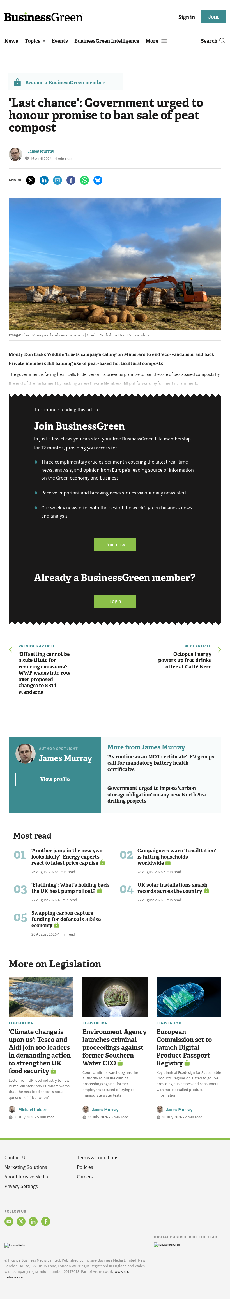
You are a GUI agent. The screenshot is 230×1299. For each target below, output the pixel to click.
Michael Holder (32, 1109)
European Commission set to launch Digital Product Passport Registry (184, 1047)
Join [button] (213, 16)
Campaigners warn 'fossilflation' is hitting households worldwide (176, 856)
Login (115, 601)
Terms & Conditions (97, 1158)
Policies (85, 1167)
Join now (115, 544)
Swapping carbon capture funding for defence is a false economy (66, 919)
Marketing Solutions (25, 1167)
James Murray (41, 151)
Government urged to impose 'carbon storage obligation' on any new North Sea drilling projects (156, 794)
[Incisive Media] (14, 1244)
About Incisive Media (26, 1177)
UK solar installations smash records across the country (172, 888)
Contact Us (16, 1158)
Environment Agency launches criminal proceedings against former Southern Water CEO (114, 1047)
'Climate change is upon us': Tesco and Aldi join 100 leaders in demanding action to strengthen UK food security (40, 1051)
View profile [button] (55, 779)
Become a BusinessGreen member (65, 83)
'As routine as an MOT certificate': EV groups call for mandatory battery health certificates (160, 763)
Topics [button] (33, 41)
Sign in (186, 17)
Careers (85, 1177)
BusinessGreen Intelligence (106, 41)
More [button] (152, 41)
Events (60, 41)
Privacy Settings (21, 1186)
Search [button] (209, 41)
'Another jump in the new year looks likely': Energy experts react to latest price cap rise (67, 856)
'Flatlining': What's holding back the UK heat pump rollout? (70, 888)
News (11, 41)
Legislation (21, 1023)
